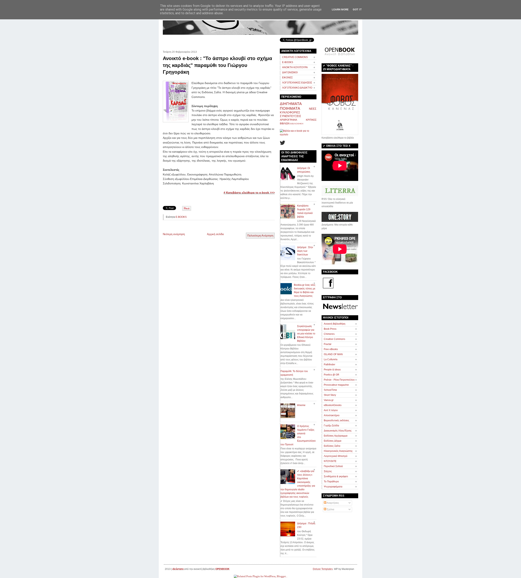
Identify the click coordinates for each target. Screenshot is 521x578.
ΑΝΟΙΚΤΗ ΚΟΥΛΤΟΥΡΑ (295, 67)
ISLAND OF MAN (333, 354)
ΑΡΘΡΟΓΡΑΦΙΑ (288, 119)
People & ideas (332, 369)
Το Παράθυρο (331, 481)
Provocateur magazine (336, 384)
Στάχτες (328, 471)
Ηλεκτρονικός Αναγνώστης (338, 451)
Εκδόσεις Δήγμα (332, 440)
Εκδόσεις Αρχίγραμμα (335, 435)
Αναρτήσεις (332, 502)
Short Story (330, 395)
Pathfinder (329, 364)
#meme (301, 405)
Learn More (340, 9)
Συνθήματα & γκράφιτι (336, 476)
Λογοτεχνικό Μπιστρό (335, 456)
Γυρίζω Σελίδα (331, 425)
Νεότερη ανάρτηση (174, 234)
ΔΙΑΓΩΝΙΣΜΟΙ (290, 72)
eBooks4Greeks (332, 405)
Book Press (330, 328)
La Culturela (330, 359)
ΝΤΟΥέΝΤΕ (330, 461)
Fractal (327, 344)
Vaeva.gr (329, 400)
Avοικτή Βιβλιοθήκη (334, 323)
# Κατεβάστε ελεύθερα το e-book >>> (249, 192)
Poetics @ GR (331, 374)
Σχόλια (330, 509)
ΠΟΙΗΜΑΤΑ (290, 108)
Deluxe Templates (323, 569)
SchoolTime (330, 390)
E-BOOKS (181, 217)
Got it (357, 9)
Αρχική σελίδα (215, 234)
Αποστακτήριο (331, 415)
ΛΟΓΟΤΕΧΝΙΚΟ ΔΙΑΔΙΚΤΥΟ (297, 87)
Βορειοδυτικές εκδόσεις (336, 420)
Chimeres (329, 334)
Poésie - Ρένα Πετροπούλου (339, 379)
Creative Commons (334, 339)
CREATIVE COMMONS (295, 57)
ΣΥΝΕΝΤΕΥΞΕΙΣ (290, 116)
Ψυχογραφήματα (333, 486)
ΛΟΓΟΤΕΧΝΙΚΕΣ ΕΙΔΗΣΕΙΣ (297, 82)
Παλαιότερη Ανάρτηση (260, 235)
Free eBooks (331, 349)
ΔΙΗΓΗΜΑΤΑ (291, 104)
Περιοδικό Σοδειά (333, 466)
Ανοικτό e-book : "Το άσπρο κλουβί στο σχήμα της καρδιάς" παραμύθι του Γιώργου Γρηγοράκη (217, 65)
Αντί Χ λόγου (331, 410)
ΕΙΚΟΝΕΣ (287, 77)
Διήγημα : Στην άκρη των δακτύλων (305, 251)
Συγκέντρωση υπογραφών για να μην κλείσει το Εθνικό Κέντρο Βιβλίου (306, 333)
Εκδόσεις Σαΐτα (332, 445)
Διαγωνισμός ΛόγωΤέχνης (338, 430)
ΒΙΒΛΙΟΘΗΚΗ (296, 124)
